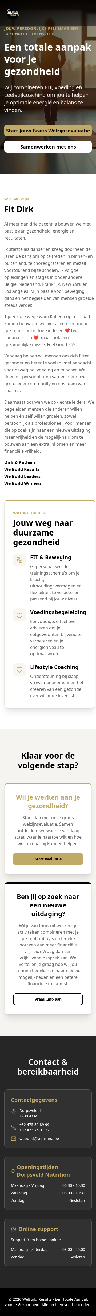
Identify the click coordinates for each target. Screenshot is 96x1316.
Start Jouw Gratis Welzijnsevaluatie (48, 130)
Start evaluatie (48, 858)
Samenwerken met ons (48, 146)
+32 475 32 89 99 (34, 1124)
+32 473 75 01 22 (34, 1129)
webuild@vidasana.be (39, 1138)
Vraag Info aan (48, 999)
